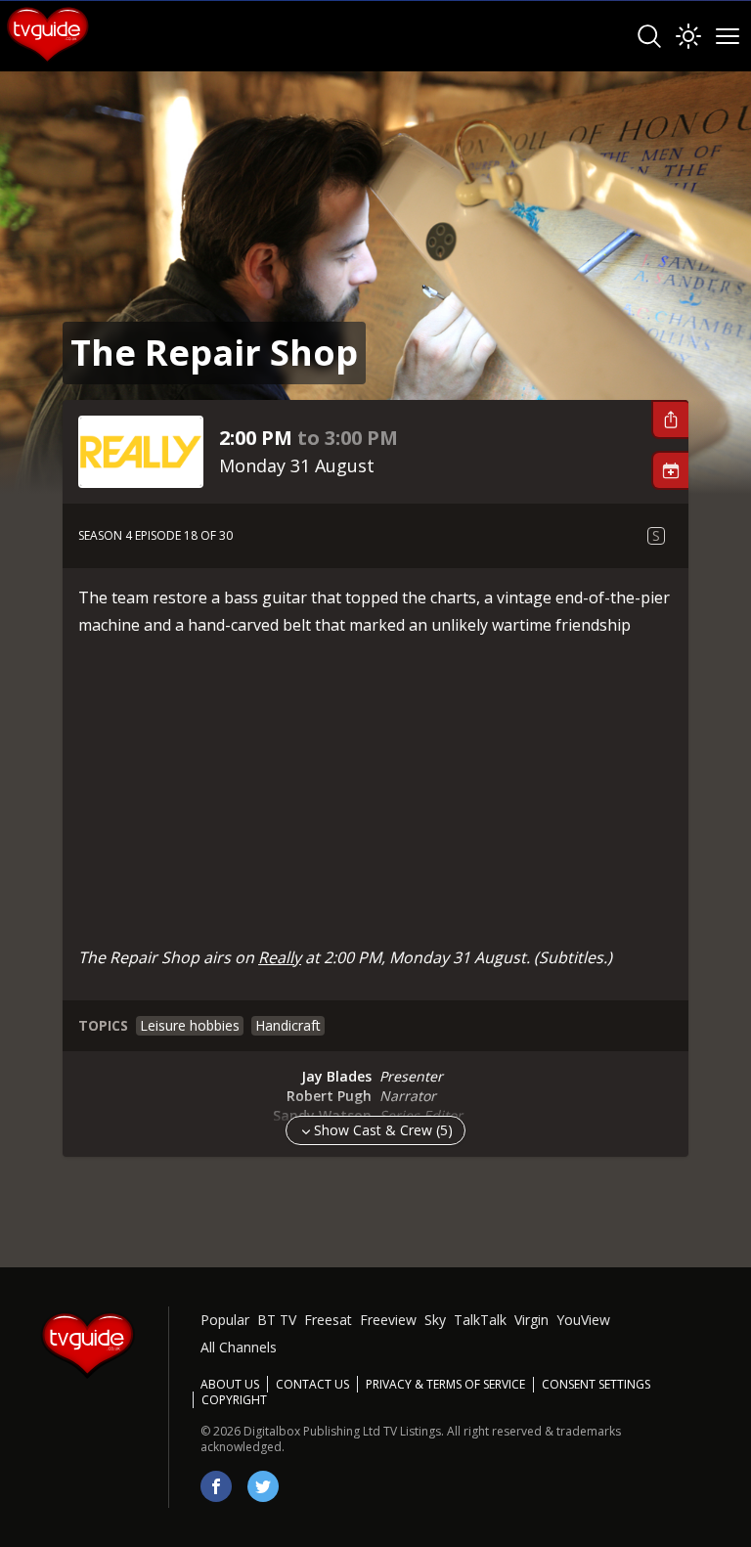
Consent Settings (596, 1384)
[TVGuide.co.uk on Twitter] (263, 1486)
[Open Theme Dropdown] (688, 36)
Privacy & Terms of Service (445, 1384)
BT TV (276, 1319)
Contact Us (312, 1384)
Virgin (531, 1319)
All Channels (238, 1347)
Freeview (388, 1319)
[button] (669, 419)
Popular (224, 1319)
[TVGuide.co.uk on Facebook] (216, 1486)
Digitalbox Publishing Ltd (311, 1431)
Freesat (328, 1319)
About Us (229, 1384)
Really (279, 957)
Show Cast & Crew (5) (383, 1130)
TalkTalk (480, 1319)
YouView (583, 1319)
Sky (435, 1319)
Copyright (234, 1400)
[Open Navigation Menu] (727, 36)
